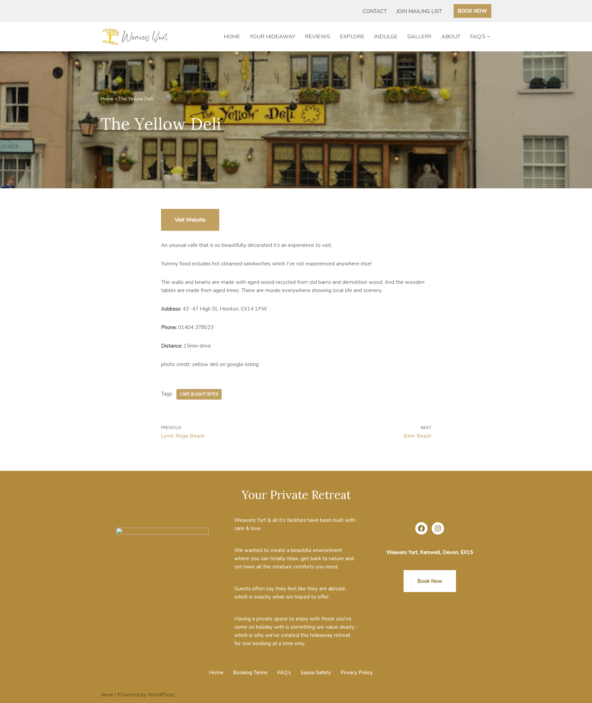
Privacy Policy (357, 672)
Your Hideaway (272, 36)
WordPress (161, 694)
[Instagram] (438, 528)
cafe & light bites (199, 394)
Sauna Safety (315, 672)
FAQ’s (284, 672)
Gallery (419, 36)
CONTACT (375, 11)
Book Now (429, 581)
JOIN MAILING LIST (419, 11)
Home (232, 36)
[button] (488, 36)
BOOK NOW (472, 11)
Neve (107, 694)
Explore (352, 36)
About (450, 36)
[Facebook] (421, 528)
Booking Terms (250, 672)
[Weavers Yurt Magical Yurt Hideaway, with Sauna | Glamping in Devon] (137, 36)
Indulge (386, 36)
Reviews (317, 36)
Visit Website (190, 219)
